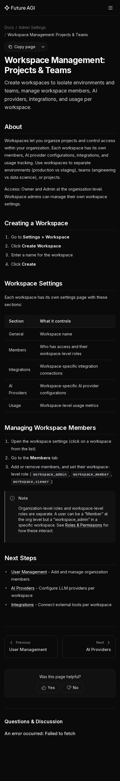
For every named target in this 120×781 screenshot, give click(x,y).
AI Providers (23, 588)
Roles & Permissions (83, 525)
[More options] (43, 47)
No (75, 687)
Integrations (22, 604)
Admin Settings (32, 27)
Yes (51, 687)
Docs (9, 27)
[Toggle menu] (110, 8)
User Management (29, 571)
